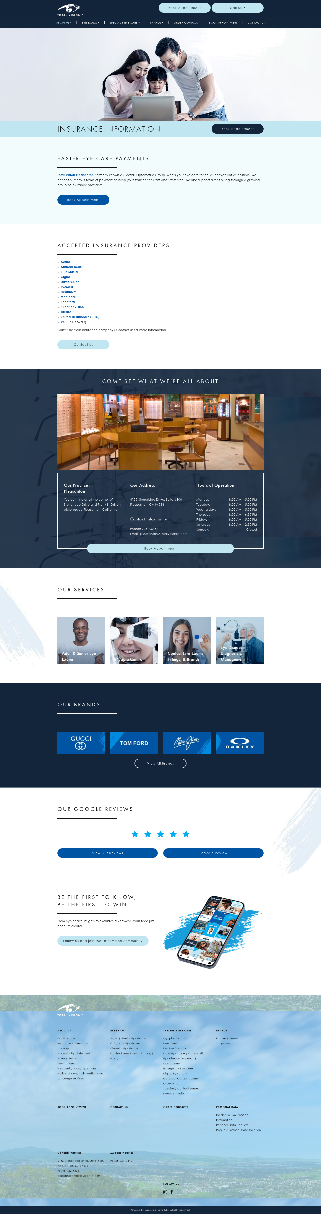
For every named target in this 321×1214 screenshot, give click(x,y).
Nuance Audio (173, 1093)
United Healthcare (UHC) (80, 317)
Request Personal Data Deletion (238, 1130)
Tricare (66, 312)
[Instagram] (165, 1191)
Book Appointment (184, 8)
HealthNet (69, 292)
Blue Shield (69, 272)
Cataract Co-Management (182, 1078)
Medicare (68, 297)
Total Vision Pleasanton (75, 175)
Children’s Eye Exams (125, 1043)
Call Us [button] (236, 8)
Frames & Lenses (227, 1038)
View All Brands (160, 763)
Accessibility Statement (73, 1053)
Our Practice (66, 1038)
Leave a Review (213, 853)
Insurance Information (72, 1043)
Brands (155, 22)
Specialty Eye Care (124, 22)
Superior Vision (72, 307)
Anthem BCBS (71, 267)
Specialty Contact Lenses (181, 1088)
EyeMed (67, 287)
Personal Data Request (232, 1125)
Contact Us (256, 22)
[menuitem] (64, 23)
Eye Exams (89, 22)
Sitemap (63, 1048)
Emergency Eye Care (178, 1068)
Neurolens (170, 1043)
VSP (63, 322)
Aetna (65, 262)
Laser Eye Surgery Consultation (184, 1053)
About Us (62, 22)
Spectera (68, 302)
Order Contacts (186, 22)
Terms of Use (65, 1063)
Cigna (65, 277)
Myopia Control (174, 1038)
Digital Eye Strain (175, 1073)
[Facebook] (172, 1191)
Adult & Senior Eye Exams (128, 1038)
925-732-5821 (152, 529)
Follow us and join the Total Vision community (103, 941)
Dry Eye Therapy (174, 1048)
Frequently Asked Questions (76, 1068)
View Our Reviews (107, 853)
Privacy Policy (67, 1058)
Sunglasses (223, 1043)
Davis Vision (70, 282)
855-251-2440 (123, 1160)
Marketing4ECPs (154, 1210)
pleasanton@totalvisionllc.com (163, 534)
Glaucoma (170, 1083)
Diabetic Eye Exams (124, 1048)
